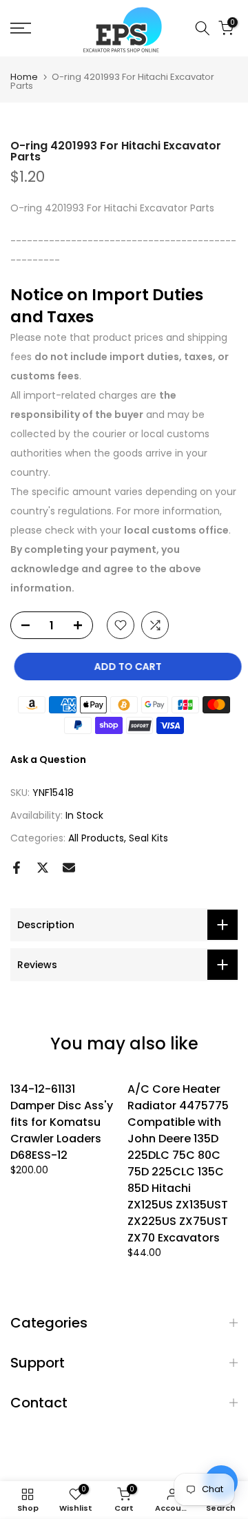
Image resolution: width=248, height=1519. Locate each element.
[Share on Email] (69, 867)
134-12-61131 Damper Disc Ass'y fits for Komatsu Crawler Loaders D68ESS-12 (61, 1122)
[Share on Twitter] (43, 867)
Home (24, 76)
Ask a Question (48, 759)
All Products (96, 838)
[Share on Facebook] (16, 867)
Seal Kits (148, 838)
